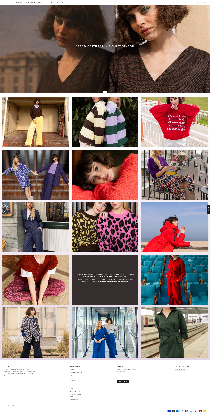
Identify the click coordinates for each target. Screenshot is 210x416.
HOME (10, 2)
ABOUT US (41, 2)
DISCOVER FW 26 (30, 2)
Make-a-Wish (60, 2)
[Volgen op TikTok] (13, 405)
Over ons (72, 383)
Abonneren (123, 381)
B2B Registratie (74, 397)
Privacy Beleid (73, 378)
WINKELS (50, 2)
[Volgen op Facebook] (5, 405)
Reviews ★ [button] (208, 209)
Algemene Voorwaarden (76, 372)
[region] (105, 46)
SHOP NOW (19, 2)
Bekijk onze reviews (180, 369)
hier (5, 375)
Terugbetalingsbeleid (75, 394)
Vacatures (72, 369)
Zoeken (72, 388)
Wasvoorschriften (74, 380)
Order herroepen (74, 399)
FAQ (71, 375)
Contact (72, 386)
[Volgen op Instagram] (9, 405)
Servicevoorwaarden (75, 391)
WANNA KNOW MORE (104, 286)
